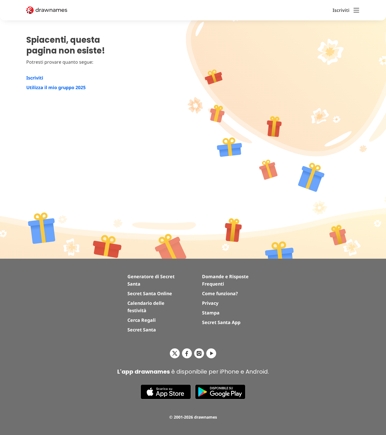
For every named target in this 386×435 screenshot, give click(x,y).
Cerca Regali (141, 320)
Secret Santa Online (149, 293)
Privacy (210, 303)
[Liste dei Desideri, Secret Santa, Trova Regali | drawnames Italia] (53, 10)
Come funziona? (220, 293)
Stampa (211, 313)
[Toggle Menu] (356, 10)
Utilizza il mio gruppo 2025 (56, 87)
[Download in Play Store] (220, 391)
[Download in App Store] (165, 391)
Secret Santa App (221, 322)
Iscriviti (34, 78)
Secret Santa (141, 330)
